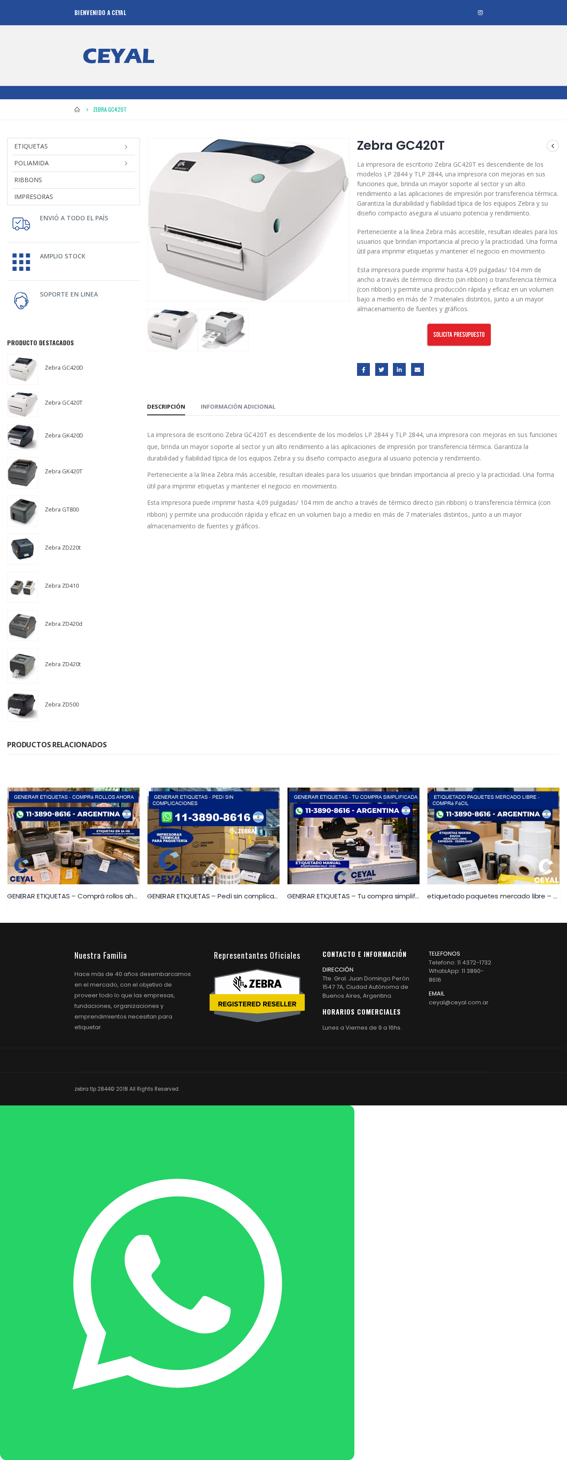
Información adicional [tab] (238, 406)
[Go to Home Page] (77, 109)
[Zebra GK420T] (22, 472)
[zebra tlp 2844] (118, 55)
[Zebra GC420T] (22, 404)
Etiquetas (31, 146)
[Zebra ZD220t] (22, 549)
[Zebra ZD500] (22, 706)
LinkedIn (399, 369)
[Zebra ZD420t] (22, 665)
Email (417, 369)
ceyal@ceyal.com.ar (459, 1002)
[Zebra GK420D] (22, 437)
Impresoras (33, 196)
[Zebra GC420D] (22, 369)
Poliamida (31, 163)
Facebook (363, 369)
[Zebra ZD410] (22, 587)
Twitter (381, 369)
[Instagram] (480, 12)
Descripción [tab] (166, 406)
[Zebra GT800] (22, 511)
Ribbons (28, 180)
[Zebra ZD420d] (22, 625)
